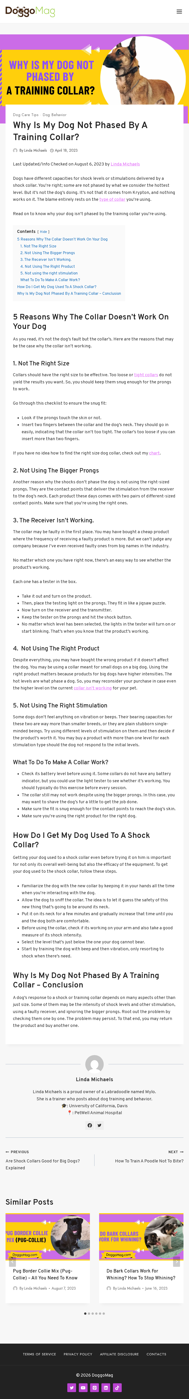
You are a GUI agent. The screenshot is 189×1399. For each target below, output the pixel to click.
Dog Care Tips (25, 114)
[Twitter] (71, 1387)
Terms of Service (39, 1354)
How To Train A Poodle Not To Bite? (149, 1157)
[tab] (85, 1313)
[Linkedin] (105, 1387)
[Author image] (15, 150)
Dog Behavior (55, 114)
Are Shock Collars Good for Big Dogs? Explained (43, 1160)
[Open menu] (179, 11)
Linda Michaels (35, 150)
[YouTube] (83, 1387)
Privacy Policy (78, 1354)
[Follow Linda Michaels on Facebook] (89, 1125)
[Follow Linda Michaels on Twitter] (99, 1125)
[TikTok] (117, 1387)
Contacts (156, 1354)
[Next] (176, 1261)
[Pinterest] (94, 1387)
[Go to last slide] (12, 1261)
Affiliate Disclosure (119, 1354)
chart (154, 453)
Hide (43, 232)
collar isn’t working (93, 688)
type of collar (112, 199)
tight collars (146, 375)
